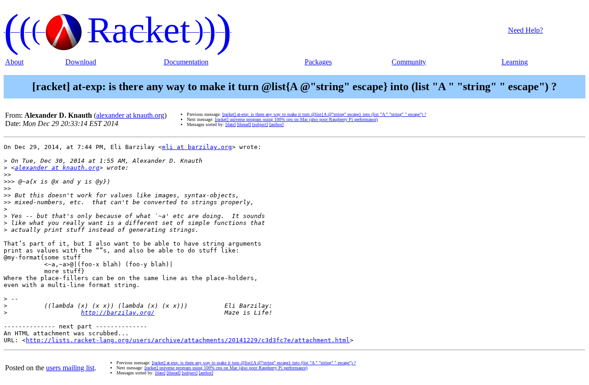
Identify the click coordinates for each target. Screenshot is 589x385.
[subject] (260, 124)
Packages (318, 62)
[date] (230, 124)
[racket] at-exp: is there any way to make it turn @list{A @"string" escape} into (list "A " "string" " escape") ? (324, 114)
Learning (515, 62)
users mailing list (70, 368)
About (14, 62)
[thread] (244, 124)
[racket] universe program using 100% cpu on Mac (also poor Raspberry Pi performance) (296, 119)
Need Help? (525, 30)
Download (80, 62)
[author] (276, 124)
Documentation (186, 62)
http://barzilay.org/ (118, 312)
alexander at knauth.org (130, 115)
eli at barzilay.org (197, 147)
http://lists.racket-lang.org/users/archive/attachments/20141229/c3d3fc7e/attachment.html (188, 340)
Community (409, 62)
